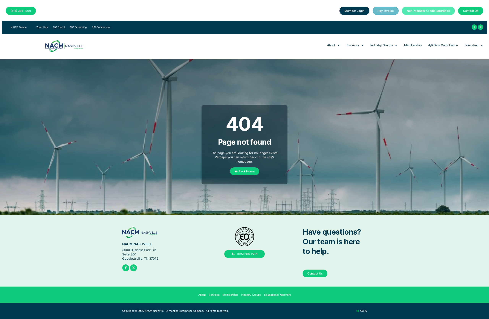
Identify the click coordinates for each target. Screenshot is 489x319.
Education (471, 45)
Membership (413, 45)
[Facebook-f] (474, 27)
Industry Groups (381, 45)
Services (353, 45)
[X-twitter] (480, 27)
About (331, 45)
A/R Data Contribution (443, 45)
